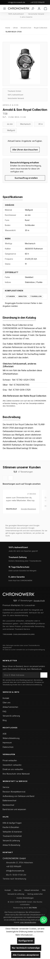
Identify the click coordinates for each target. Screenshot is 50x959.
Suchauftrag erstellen (26, 178)
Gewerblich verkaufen (12, 765)
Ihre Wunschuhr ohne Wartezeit (16, 774)
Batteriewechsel (9, 800)
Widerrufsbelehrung (11, 738)
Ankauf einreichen (10, 707)
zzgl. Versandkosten (28, 922)
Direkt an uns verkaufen (13, 769)
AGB (4, 734)
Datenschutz (8, 747)
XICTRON (33, 908)
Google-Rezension (28, 509)
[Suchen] (32, 8)
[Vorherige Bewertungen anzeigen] (5, 478)
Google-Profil (39, 601)
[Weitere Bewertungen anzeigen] (10, 478)
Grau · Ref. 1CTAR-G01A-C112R (17, 390)
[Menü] (4, 8)
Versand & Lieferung (11, 716)
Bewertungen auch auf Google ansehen (22, 484)
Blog (5, 720)
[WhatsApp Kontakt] (43, 920)
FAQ (4, 711)
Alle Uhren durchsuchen (25, 149)
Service (6, 787)
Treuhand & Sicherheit (12, 836)
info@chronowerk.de (16, 2)
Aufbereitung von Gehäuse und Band (18, 796)
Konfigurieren (26, 940)
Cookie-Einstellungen (25, 898)
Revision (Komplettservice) (14, 792)
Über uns (6, 703)
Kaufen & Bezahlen (11, 827)
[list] (25, 505)
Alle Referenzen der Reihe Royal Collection (24, 396)
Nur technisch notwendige (26, 947)
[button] (43, 911)
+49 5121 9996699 (37, 2)
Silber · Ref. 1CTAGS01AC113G (16, 385)
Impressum (7, 743)
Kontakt (6, 698)
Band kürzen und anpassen (14, 809)
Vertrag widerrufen (35, 894)
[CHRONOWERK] (18, 8)
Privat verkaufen (10, 760)
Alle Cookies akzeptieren (26, 955)
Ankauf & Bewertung (11, 845)
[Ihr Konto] (39, 8)
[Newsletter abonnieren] (43, 675)
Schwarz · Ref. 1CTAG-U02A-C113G (19, 380)
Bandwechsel (8, 805)
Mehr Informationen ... (25, 935)
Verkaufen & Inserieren (12, 832)
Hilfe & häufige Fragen (12, 823)
